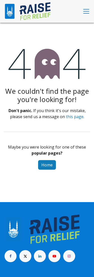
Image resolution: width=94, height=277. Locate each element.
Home (47, 165)
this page (74, 116)
